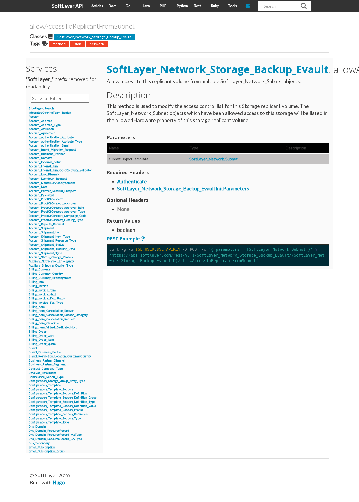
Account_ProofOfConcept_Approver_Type (57, 211)
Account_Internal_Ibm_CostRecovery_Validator (60, 170)
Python (182, 6)
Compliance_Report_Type (46, 377)
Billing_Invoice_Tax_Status (47, 298)
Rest (197, 6)
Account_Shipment (41, 228)
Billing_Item (37, 307)
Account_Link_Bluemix (44, 174)
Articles (97, 6)
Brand (33, 348)
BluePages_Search (41, 108)
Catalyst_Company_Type (46, 368)
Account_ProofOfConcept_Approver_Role (56, 207)
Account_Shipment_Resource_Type (52, 240)
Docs (112, 6)
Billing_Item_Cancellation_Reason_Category (58, 315)
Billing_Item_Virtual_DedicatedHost (53, 327)
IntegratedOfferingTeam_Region (50, 112)
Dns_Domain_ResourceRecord (49, 431)
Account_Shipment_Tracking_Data (52, 249)
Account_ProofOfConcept (46, 199)
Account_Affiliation (41, 129)
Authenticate (132, 181)
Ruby (215, 6)
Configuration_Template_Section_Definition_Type (62, 402)
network (97, 44)
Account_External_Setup (45, 162)
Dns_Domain (37, 426)
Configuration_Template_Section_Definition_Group (63, 397)
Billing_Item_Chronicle (44, 323)
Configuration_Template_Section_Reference (58, 414)
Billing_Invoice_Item (42, 290)
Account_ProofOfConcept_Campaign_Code (57, 216)
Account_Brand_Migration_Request (52, 150)
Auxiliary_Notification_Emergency (51, 261)
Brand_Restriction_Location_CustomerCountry (60, 356)
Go (128, 6)
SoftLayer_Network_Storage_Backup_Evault (94, 36)
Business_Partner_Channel (47, 360)
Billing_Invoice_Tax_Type (46, 302)
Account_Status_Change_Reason (51, 257)
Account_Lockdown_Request (48, 178)
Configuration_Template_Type (49, 422)
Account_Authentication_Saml (49, 145)
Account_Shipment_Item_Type (49, 236)
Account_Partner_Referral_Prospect (52, 191)
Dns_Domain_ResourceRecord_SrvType (55, 439)
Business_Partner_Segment (47, 364)
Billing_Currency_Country (46, 273)
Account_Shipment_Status (46, 245)
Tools (232, 6)
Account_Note (38, 187)
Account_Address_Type (45, 125)
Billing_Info (36, 282)
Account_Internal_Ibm (43, 166)
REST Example (123, 238)
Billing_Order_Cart (41, 336)
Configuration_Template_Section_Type (55, 418)
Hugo (59, 482)
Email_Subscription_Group (47, 451)
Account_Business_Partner (47, 154)
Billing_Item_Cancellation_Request (52, 319)
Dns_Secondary (39, 443)
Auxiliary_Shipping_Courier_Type (51, 265)
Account (34, 116)
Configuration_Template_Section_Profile (56, 410)
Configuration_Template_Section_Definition (58, 393)
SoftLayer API (68, 6)
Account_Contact (40, 158)
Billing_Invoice (38, 286)
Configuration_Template (45, 385)
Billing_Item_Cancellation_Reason (51, 311)
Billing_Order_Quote (42, 344)
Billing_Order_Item (41, 340)
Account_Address (40, 121)
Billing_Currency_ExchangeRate (50, 278)
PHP (163, 6)
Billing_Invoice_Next (42, 294)
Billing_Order (37, 331)
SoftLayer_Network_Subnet (213, 159)
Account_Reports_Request (46, 224)
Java (146, 6)
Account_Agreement (42, 133)
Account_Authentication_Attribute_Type (55, 141)
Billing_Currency (40, 269)
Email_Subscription (42, 447)
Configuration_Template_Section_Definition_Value (62, 406)
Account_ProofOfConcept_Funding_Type (56, 220)
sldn (77, 44)
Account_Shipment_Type (45, 253)
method (59, 44)
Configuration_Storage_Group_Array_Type (57, 381)
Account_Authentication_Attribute (51, 137)
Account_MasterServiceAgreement (52, 183)
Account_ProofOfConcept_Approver (52, 203)
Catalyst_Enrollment (42, 373)
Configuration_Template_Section (51, 389)
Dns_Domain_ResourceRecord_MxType (55, 434)
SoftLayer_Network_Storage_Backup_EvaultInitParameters (183, 188)
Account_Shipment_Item (45, 232)
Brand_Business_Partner (45, 352)
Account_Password (41, 195)
